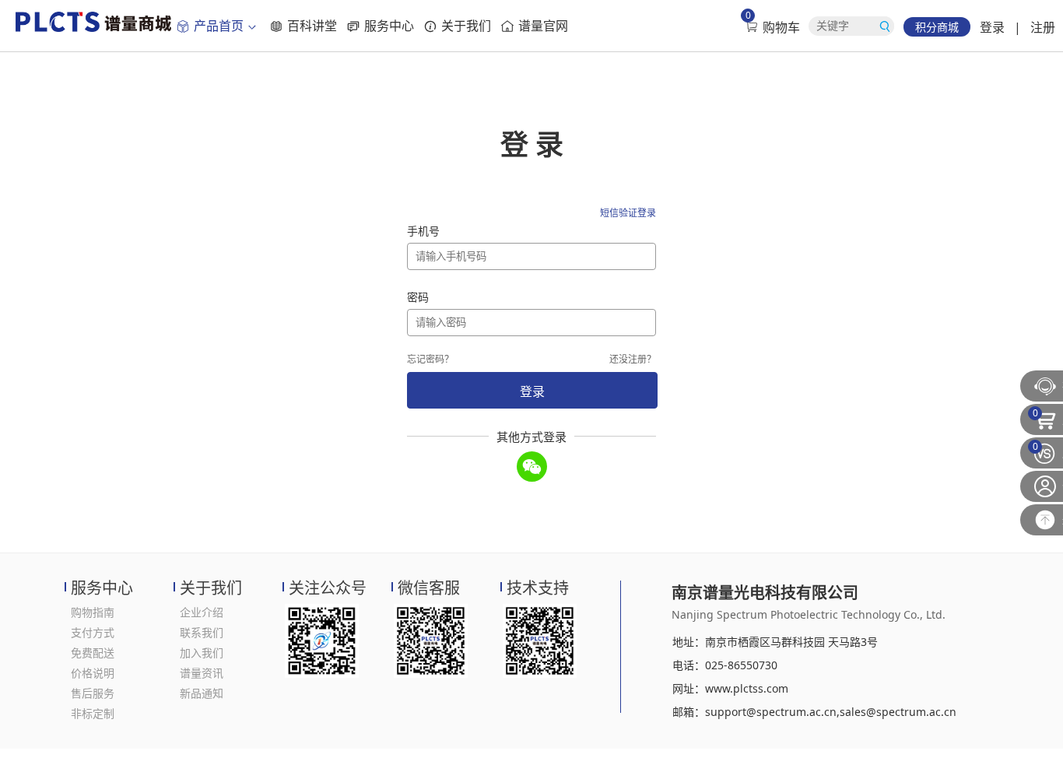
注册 (1042, 27)
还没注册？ (632, 359)
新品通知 (201, 693)
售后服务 (92, 693)
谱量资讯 (201, 672)
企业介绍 (201, 612)
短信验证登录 (628, 212)
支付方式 (92, 632)
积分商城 (937, 26)
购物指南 (92, 612)
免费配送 (92, 652)
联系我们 (201, 632)
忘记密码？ (430, 359)
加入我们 (201, 652)
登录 (992, 27)
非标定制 (92, 713)
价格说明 (92, 672)
